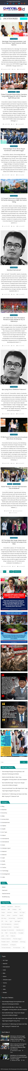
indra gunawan (18, 511)
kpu (6, 921)
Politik (3, 861)
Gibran (15, 912)
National (4, 854)
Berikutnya (17, 571)
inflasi (2, 915)
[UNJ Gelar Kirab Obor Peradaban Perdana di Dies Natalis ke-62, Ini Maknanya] (14, 305)
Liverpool (16, 924)
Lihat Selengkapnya (6, 924)
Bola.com (17, 906)
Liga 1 (11, 921)
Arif (13, 124)
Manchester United (6, 927)
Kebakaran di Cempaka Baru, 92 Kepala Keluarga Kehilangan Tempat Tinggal (18, 1057)
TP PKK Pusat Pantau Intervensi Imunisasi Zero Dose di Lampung (14, 438)
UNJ (24, 947)
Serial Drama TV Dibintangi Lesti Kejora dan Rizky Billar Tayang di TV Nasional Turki (14, 795)
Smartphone (4, 944)
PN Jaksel (21, 933)
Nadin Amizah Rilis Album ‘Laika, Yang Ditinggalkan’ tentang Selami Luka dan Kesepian (14, 778)
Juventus (14, 915)
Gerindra (9, 912)
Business (4, 809)
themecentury (23, 1069)
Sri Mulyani (13, 944)
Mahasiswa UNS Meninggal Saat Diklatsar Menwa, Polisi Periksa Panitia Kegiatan (17, 1037)
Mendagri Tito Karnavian (7, 930)
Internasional (5, 838)
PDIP (6, 933)
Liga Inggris (17, 921)
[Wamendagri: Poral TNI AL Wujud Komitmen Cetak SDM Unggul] (14, 136)
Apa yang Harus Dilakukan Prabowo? (14, 389)
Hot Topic (4, 832)
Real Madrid (15, 941)
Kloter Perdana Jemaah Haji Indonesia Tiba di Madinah (14, 487)
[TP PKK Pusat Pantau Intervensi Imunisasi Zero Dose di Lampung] (14, 425)
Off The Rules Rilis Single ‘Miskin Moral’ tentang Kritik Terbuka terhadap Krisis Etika (14, 542)
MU (2, 933)
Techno (4, 867)
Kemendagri (12, 918)
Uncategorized (13, 38)
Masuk (3, 887)
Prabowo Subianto (6, 939)
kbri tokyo (3, 918)
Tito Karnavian (16, 947)
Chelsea (14, 909)
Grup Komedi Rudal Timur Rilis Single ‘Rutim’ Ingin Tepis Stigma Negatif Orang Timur (14, 790)
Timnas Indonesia (6, 947)
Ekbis (3, 816)
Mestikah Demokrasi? (14, 270)
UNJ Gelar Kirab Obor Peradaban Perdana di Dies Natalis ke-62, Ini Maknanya (14, 319)
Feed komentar (6, 893)
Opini (3, 858)
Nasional (10, 484)
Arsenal (3, 906)
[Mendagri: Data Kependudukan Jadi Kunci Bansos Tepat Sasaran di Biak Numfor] (14, 29)
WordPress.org (5, 897)
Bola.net (3, 909)
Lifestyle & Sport (6, 848)
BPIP (9, 909)
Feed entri (4, 890)
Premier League (17, 939)
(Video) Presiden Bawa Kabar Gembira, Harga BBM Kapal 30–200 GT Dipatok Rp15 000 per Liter (14, 96)
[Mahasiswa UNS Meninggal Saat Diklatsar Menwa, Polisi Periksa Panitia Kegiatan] (5, 1038)
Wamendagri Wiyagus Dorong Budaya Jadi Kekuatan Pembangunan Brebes (13, 773)
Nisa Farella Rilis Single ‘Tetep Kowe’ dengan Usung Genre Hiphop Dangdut (13, 784)
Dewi (14, 69)
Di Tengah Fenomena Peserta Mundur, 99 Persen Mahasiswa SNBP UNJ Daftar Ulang (14, 200)
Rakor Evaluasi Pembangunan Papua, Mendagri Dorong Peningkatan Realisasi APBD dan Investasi (18, 1046)
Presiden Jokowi (5, 941)
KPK (2, 921)
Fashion (4, 825)
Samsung (22, 941)
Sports (3, 864)
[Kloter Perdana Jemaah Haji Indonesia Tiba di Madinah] (14, 474)
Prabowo (13, 936)
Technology (5, 870)
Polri (7, 936)
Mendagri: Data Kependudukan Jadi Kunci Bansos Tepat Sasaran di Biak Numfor (14, 43)
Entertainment (6, 822)
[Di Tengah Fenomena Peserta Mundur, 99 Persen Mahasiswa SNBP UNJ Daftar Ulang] (14, 186)
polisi (2, 936)
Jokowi (8, 915)
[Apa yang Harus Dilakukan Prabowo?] (14, 367)
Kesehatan (20, 918)
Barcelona (10, 906)
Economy (4, 813)
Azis (24, 1060)
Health (3, 829)
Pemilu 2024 (13, 933)
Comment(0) (22, 69)
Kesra (3, 845)
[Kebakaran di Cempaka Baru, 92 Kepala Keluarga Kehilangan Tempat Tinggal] (5, 1056)
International (5, 842)
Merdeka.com (20, 930)
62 (11, 571)
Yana (24, 1041)
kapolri (21, 915)
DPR (20, 909)
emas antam (5, 819)
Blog (3, 806)
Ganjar (3, 912)
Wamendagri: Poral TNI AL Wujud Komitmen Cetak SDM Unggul (14, 149)
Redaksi (5, 992)
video (18, 92)
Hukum (4, 835)
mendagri (16, 927)
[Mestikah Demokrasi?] (14, 247)
